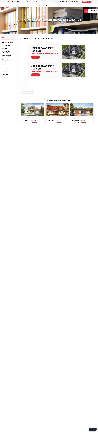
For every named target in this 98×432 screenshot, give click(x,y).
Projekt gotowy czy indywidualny (6, 52)
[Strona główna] (20, 38)
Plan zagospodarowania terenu (7, 64)
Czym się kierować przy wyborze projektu (7, 56)
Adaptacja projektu (6, 45)
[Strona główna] (13, 1)
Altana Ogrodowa (6, 71)
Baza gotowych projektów (7, 42)
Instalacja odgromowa (6, 68)
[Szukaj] (50, 1)
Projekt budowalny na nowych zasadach (6, 60)
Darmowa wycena (87, 1)
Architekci (4, 48)
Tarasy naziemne (5, 74)
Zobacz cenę (33, 120)
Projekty (27, 1)
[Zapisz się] (80, 2)
